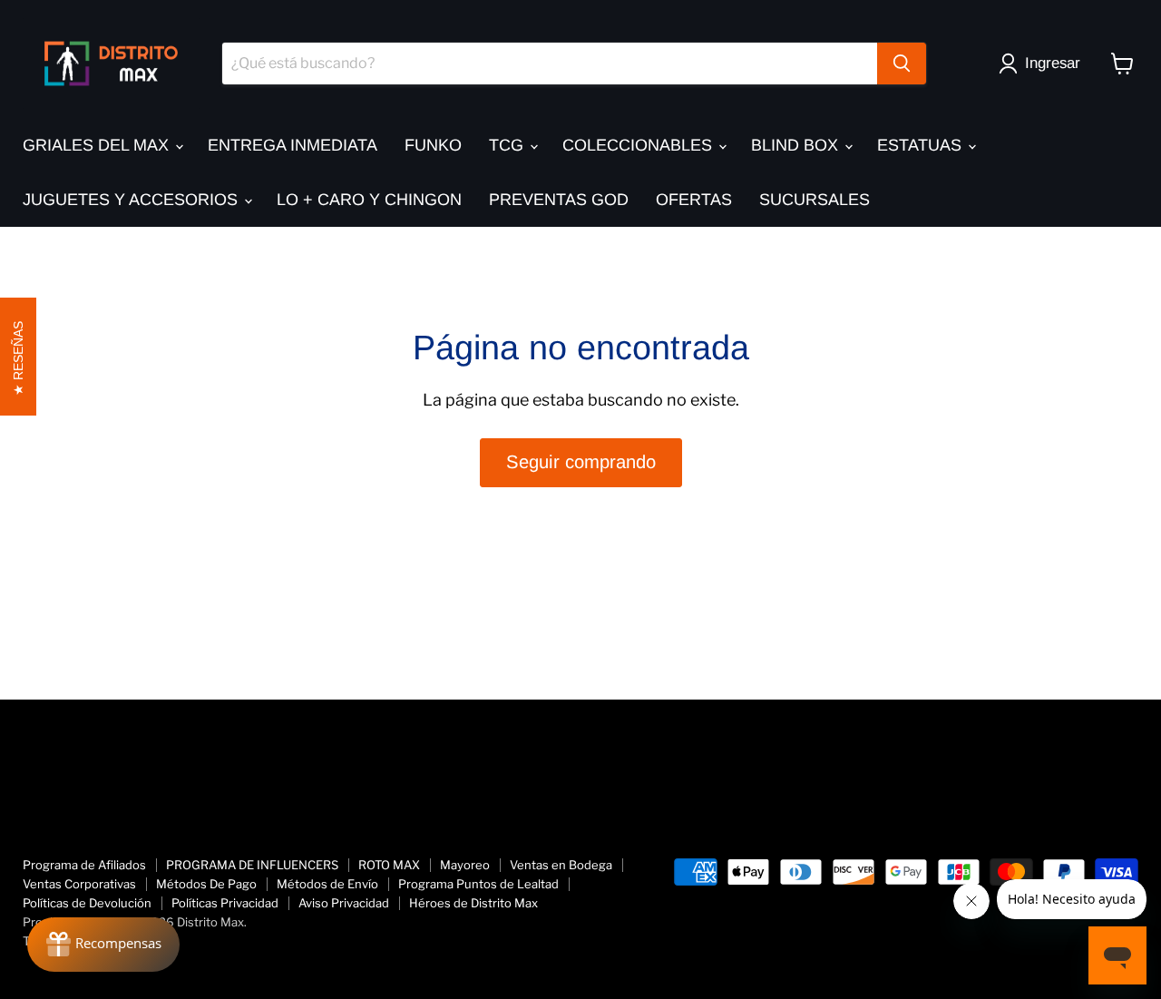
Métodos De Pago (206, 884)
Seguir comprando (581, 462)
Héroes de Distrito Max (473, 903)
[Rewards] (103, 944)
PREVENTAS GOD (559, 200)
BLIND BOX (797, 145)
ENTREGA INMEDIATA (292, 145)
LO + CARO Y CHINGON (369, 200)
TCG (508, 145)
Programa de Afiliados (84, 864)
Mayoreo (465, 864)
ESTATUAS (921, 145)
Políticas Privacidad (224, 903)
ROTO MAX (389, 864)
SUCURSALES (814, 200)
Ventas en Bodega (561, 864)
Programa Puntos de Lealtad (478, 884)
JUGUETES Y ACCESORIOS (132, 200)
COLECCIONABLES (639, 145)
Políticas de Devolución (87, 903)
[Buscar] (901, 63)
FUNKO (433, 145)
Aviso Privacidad (343, 903)
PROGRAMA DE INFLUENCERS (252, 864)
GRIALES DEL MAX (98, 145)
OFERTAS (694, 200)
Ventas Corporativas (79, 884)
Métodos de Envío (327, 884)
